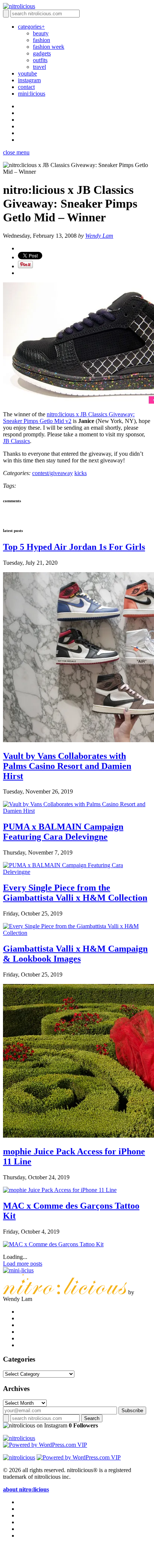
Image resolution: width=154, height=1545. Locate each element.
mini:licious (31, 93)
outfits (40, 60)
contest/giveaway (52, 473)
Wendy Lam (99, 236)
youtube (27, 73)
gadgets (42, 53)
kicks (80, 473)
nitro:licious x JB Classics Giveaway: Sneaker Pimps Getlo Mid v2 (69, 417)
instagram (29, 80)
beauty (41, 33)
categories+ (31, 26)
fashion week (48, 47)
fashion (41, 40)
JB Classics (16, 441)
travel (39, 67)
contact (26, 87)
